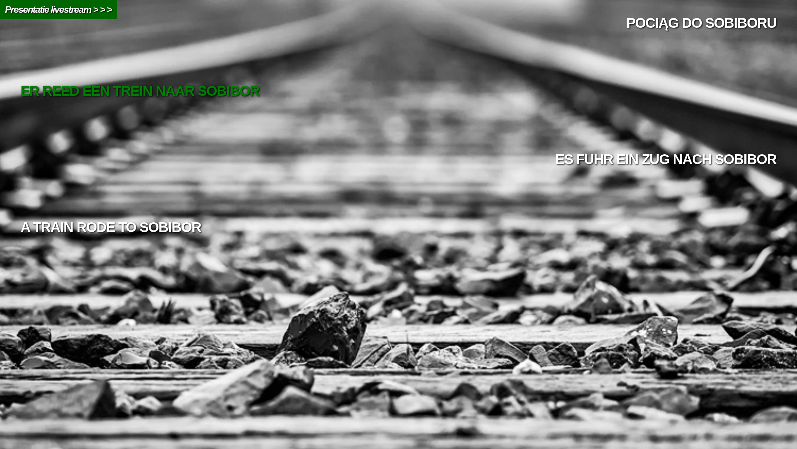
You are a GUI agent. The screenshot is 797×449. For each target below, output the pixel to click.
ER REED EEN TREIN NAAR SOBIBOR (140, 91)
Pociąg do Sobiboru (701, 23)
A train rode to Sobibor (111, 227)
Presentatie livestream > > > (58, 9)
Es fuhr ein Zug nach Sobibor (665, 159)
